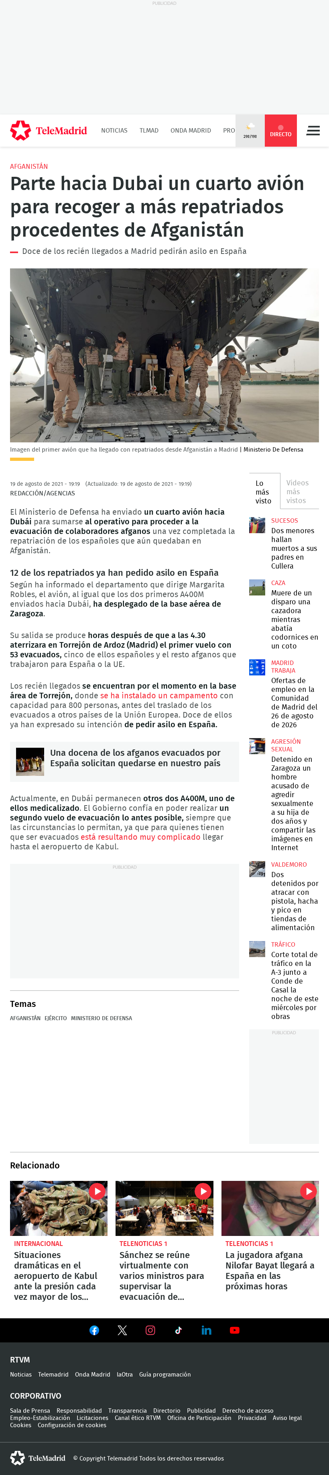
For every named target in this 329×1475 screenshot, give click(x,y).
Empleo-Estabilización (40, 1418)
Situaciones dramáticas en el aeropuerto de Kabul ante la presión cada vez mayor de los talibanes (59, 1208)
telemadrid (37, 1458)
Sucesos (284, 521)
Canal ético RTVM (138, 1418)
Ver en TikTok (179, 1332)
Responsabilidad (79, 1411)
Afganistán (29, 166)
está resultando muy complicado (141, 837)
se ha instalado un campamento (158, 696)
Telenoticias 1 (143, 1243)
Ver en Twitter (122, 1332)
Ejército (56, 1018)
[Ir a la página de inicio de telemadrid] (48, 131)
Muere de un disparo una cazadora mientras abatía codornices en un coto (257, 587)
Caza (278, 583)
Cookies (20, 1425)
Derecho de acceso (248, 1411)
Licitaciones (92, 1418)
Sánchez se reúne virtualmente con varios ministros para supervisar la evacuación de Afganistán (164, 1208)
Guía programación (165, 1375)
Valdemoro (289, 864)
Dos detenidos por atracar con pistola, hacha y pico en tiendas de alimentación (257, 869)
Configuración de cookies (72, 1425)
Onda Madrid (191, 130)
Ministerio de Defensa (101, 1018)
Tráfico (283, 944)
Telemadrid (53, 1375)
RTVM (20, 1360)
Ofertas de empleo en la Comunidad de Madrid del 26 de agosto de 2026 (257, 667)
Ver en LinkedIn (207, 1330)
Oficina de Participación (199, 1418)
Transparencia (127, 1411)
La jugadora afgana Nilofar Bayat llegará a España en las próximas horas (270, 1208)
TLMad (149, 130)
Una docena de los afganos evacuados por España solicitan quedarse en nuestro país (30, 762)
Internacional (38, 1243)
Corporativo (35, 1396)
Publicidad (201, 1411)
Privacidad (252, 1418)
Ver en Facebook (94, 1332)
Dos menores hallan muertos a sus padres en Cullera (257, 525)
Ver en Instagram (150, 1330)
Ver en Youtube (235, 1330)
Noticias (114, 130)
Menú (313, 131)
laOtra (125, 1375)
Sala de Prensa (30, 1411)
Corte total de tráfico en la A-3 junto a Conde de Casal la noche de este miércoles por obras (257, 949)
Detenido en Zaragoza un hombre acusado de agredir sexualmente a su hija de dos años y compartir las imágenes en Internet (257, 746)
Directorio (167, 1411)
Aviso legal (287, 1418)
